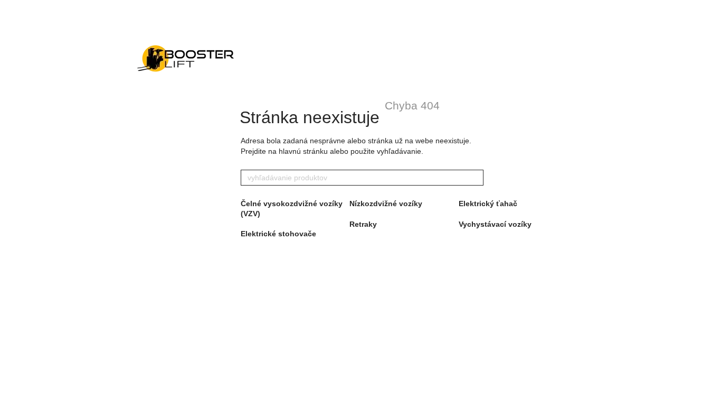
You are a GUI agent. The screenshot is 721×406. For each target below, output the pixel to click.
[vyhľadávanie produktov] (475, 178)
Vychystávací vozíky (495, 224)
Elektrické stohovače (278, 233)
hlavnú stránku (303, 151)
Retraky (363, 224)
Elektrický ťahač (488, 203)
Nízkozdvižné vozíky (385, 203)
